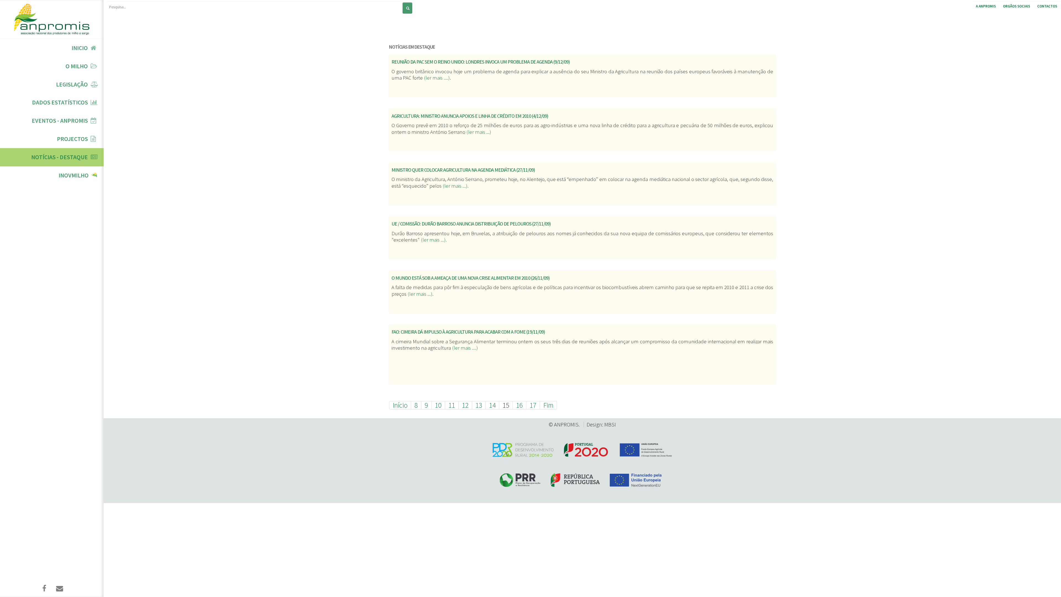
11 (451, 405)
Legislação (72, 84)
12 (465, 405)
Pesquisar (402, 2)
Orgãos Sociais (1016, 6)
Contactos (1047, 6)
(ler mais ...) (478, 132)
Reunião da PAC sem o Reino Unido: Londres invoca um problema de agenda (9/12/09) (481, 62)
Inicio (80, 48)
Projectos (72, 139)
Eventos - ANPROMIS (60, 120)
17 (533, 405)
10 (438, 405)
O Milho (76, 66)
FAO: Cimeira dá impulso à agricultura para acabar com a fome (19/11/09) (468, 332)
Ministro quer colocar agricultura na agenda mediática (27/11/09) (463, 170)
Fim (548, 405)
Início (400, 405)
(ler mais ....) (437, 77)
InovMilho (74, 175)
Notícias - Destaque (59, 157)
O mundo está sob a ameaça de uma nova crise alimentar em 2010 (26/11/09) (471, 278)
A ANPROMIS (986, 6)
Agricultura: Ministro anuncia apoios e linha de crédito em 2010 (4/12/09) (470, 116)
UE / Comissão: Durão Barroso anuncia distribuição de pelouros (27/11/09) (471, 224)
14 (492, 405)
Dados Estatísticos (60, 102)
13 (479, 405)
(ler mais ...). (456, 185)
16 (519, 405)
